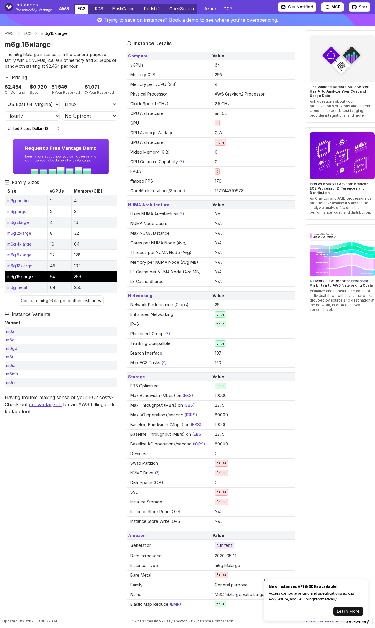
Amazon (137, 535)
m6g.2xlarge (19, 233)
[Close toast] (265, 580)
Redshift (152, 8)
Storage (136, 376)
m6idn (12, 373)
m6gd (11, 348)
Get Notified (300, 6)
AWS (9, 33)
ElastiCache (123, 8)
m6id (11, 365)
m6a (10, 331)
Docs (310, 621)
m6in (10, 382)
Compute (138, 55)
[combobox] (34, 128)
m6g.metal (17, 287)
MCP (336, 6)
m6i (9, 356)
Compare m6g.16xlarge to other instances (61, 300)
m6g (10, 339)
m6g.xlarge (18, 222)
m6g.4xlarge (19, 243)
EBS (188, 395)
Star (363, 6)
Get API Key (357, 621)
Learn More (348, 611)
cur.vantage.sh (45, 404)
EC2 (81, 8)
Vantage (331, 621)
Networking (140, 295)
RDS (99, 8)
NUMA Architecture (148, 204)
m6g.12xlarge (20, 265)
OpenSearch (181, 8)
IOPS (190, 414)
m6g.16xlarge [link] (54, 33)
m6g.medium (19, 200)
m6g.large (17, 211)
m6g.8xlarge (19, 254)
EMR (175, 604)
